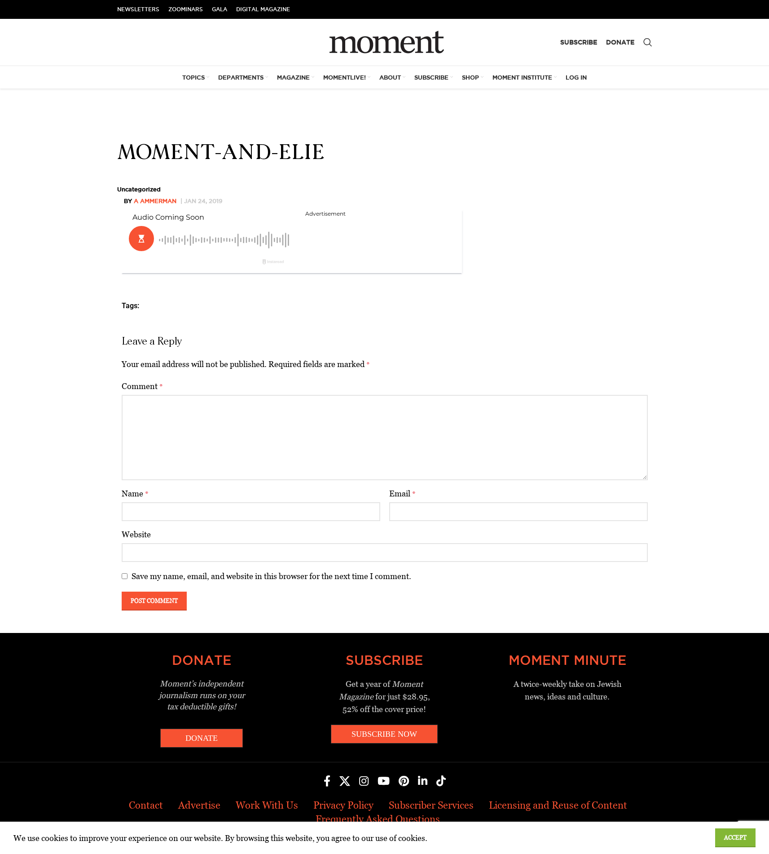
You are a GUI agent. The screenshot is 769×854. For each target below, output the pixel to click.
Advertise (199, 805)
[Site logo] (384, 41)
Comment (142, 386)
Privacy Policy (343, 805)
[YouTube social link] (383, 781)
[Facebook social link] (327, 781)
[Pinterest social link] (403, 781)
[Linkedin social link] (422, 781)
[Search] (648, 42)
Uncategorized (139, 189)
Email (402, 493)
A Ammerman (155, 201)
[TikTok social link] (441, 781)
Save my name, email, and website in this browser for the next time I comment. (271, 576)
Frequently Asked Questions (378, 819)
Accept (735, 837)
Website (136, 534)
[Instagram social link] (364, 781)
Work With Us (267, 805)
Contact (146, 805)
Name (135, 493)
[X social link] (345, 781)
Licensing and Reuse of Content (558, 805)
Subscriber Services (431, 805)
